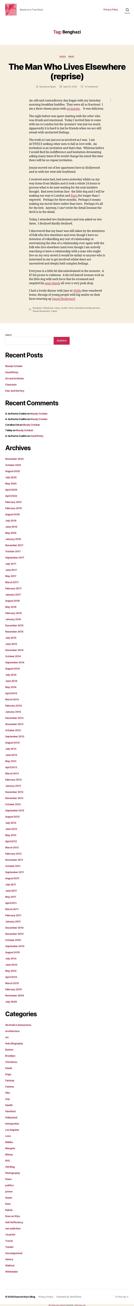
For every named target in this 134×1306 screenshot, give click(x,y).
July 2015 (10, 637)
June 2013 (11, 755)
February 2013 (13, 779)
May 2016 (10, 607)
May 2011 (10, 896)
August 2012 (12, 816)
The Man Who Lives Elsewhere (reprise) (67, 71)
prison (8, 1191)
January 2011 (13, 921)
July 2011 (10, 884)
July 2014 (10, 674)
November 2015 (14, 631)
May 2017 (10, 576)
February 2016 (13, 613)
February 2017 (13, 588)
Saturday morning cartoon (87, 308)
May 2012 (10, 835)
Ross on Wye (12, 1216)
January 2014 (13, 711)
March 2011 (11, 909)
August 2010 (12, 952)
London (64, 308)
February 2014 (13, 705)
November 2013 (14, 724)
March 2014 (12, 699)
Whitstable (11, 1271)
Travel (9, 1240)
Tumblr (9, 1247)
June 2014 (11, 681)
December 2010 (14, 927)
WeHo (77, 291)
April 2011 (10, 903)
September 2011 (14, 872)
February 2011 (13, 915)
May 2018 (10, 533)
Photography (12, 1173)
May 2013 (10, 761)
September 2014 (14, 662)
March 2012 (12, 847)
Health (9, 1105)
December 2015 (14, 625)
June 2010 (11, 964)
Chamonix (10, 384)
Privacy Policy (111, 9)
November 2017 (14, 545)
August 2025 (12, 471)
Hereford (10, 1111)
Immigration (12, 1123)
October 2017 (13, 551)
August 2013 (12, 742)
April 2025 (11, 489)
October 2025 (13, 465)
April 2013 (11, 767)
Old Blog (10, 1166)
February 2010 (13, 989)
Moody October (14, 366)
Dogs (63, 56)
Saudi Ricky (11, 372)
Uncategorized (13, 1253)
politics (9, 1185)
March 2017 (12, 582)
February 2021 (13, 502)
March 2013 (12, 773)
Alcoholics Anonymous (18, 1025)
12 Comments (91, 86)
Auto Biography (14, 1043)
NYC (7, 1160)
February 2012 (13, 853)
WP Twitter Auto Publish (57, 1305)
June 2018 (11, 526)
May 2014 (10, 687)
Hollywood (48, 308)
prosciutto (73, 109)
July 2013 (10, 748)
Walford (9, 1265)
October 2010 (13, 940)
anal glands (52, 283)
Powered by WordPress (68, 1296)
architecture (12, 1031)
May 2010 (10, 970)
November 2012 (14, 798)
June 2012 (11, 829)
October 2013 (13, 730)
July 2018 (10, 520)
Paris (74, 196)
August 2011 (12, 878)
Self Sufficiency (14, 1222)
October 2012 (13, 804)
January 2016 (13, 619)
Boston (9, 1049)
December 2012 (14, 792)
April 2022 (11, 496)
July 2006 (11, 1001)
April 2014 (11, 693)
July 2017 (10, 563)
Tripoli (54, 311)
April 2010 (11, 977)
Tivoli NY (10, 1234)
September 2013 (14, 736)
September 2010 (14, 946)
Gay (7, 1099)
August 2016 (12, 600)
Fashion (9, 1086)
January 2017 (13, 594)
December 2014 (14, 650)
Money (9, 1154)
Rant (71, 56)
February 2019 (13, 508)
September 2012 (14, 810)
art (7, 1037)
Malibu (9, 1142)
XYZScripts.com (79, 1305)
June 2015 (11, 644)
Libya (56, 308)
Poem (8, 1179)
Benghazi (37, 308)
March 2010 (12, 983)
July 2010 (10, 958)
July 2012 (10, 822)
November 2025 (14, 459)
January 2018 (13, 539)
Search (8, 335)
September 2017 (14, 557)
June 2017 (11, 570)
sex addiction (13, 1228)
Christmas (11, 1062)
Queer (8, 1197)
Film (7, 1092)
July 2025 (11, 477)
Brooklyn (10, 1055)
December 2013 (14, 718)
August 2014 (12, 668)
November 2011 (14, 859)
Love (8, 1136)
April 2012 (11, 841)
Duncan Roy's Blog (24, 1296)
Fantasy (9, 1080)
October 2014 (13, 656)
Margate (10, 1148)
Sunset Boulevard (63, 299)
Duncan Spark (49, 86)
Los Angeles (12, 1129)
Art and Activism (14, 378)
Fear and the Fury (14, 390)
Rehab (8, 1210)
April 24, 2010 (70, 86)
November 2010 (14, 933)
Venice (9, 1259)
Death (8, 1068)
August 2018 (12, 514)
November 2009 (14, 995)
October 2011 (12, 866)
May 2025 (11, 483)
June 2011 (11, 890)
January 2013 (13, 785)
